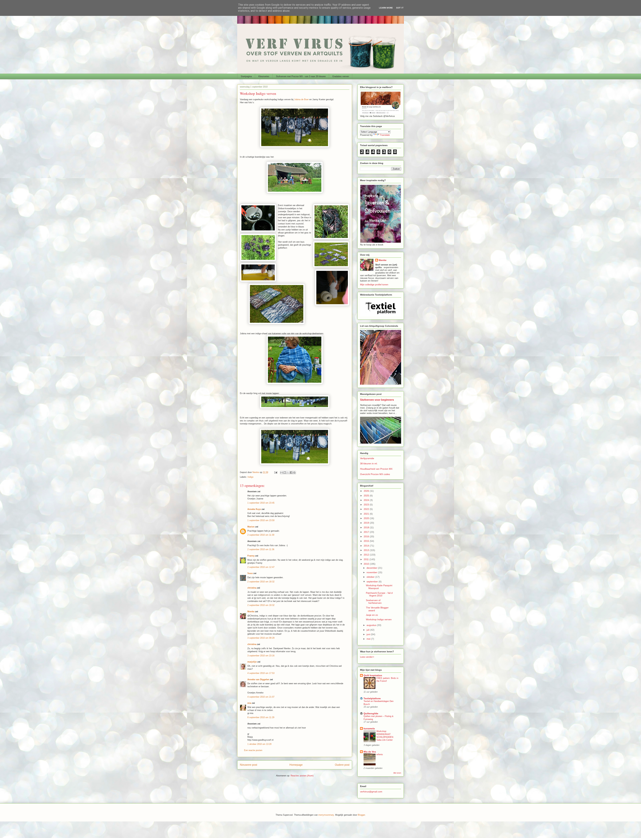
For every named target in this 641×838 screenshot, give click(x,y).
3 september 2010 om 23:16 (260, 655)
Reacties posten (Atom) (302, 775)
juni (369, 634)
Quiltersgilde (371, 713)
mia (249, 703)
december (372, 568)
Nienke (250, 611)
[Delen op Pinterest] (294, 472)
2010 (367, 564)
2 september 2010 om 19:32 (260, 605)
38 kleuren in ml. (369, 463)
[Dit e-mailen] (281, 472)
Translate (385, 135)
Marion (251, 526)
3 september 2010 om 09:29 (260, 638)
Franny (251, 555)
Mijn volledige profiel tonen (374, 284)
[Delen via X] (288, 472)
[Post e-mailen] (275, 472)
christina (251, 588)
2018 (367, 527)
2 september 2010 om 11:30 (260, 535)
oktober (371, 577)
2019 (367, 522)
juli (368, 629)
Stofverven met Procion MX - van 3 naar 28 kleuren (301, 76)
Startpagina (246, 76)
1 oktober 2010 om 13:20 (259, 744)
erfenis (379, 754)
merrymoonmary (326, 815)
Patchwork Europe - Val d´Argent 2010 (379, 594)
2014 (367, 545)
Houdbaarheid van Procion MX (376, 469)
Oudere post (342, 764)
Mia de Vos (370, 751)
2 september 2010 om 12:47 (260, 567)
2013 (367, 550)
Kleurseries (263, 76)
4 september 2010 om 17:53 (260, 673)
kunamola (369, 728)
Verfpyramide (367, 458)
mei (369, 638)
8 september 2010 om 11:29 (260, 717)
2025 (367, 495)
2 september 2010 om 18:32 (260, 581)
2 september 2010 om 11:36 (260, 549)
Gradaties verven (340, 76)
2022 (367, 509)
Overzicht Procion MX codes (375, 474)
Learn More (386, 8)
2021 (367, 513)
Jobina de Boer (301, 99)
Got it (400, 8)
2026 (367, 491)
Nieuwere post (248, 764)
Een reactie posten (253, 750)
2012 (367, 554)
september (373, 581)
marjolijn (252, 662)
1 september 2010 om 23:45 (260, 503)
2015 (367, 541)
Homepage (296, 764)
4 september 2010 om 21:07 (260, 697)
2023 (367, 504)
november (372, 572)
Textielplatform (372, 698)
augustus (372, 625)
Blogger (361, 815)
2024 (367, 500)
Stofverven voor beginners (377, 399)
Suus (250, 573)
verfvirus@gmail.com (371, 791)
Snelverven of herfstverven (374, 601)
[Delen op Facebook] (291, 472)
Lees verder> (367, 657)
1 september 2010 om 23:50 (260, 520)
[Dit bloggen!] (284, 472)
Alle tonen (397, 773)
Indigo (250, 477)
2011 (366, 559)
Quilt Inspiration (373, 675)
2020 (367, 518)
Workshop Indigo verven (379, 619)
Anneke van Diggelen (258, 679)
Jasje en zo (372, 615)
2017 (367, 532)
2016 (367, 536)
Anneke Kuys (254, 509)
